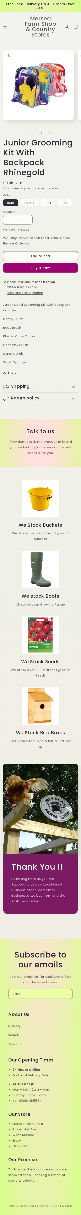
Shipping (26, 188)
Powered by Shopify (62, 1206)
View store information (25, 293)
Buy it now (40, 268)
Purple (30, 203)
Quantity (9, 212)
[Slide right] (49, 133)
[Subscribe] (67, 994)
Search (13, 1035)
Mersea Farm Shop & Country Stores (34, 1206)
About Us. (15, 1044)
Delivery (14, 1026)
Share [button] (12, 373)
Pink (48, 203)
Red (65, 203)
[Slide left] (31, 133)
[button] (5, 26)
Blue (10, 203)
